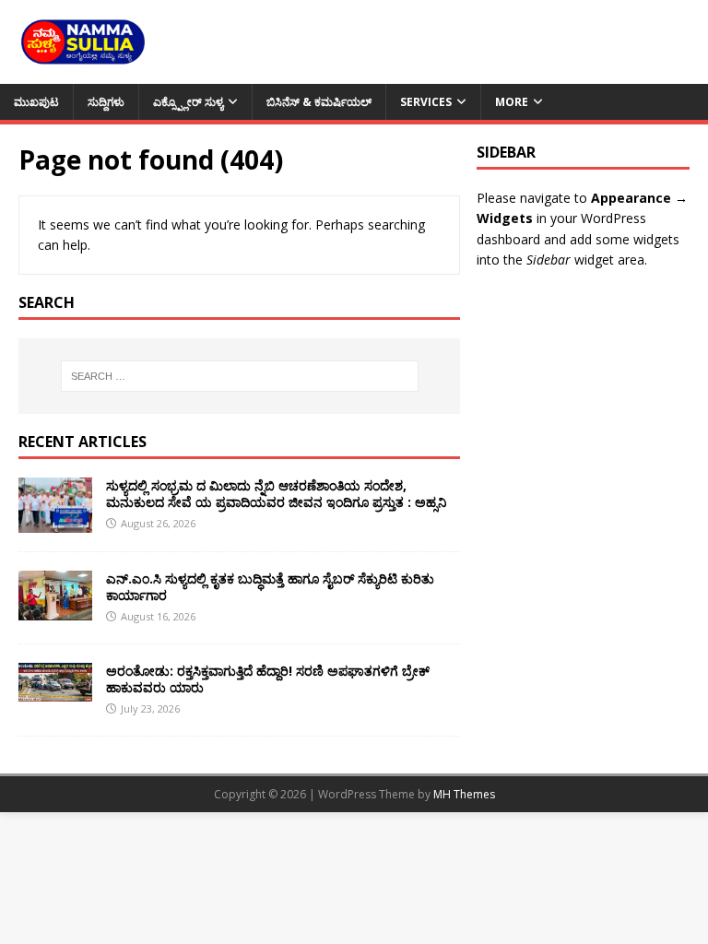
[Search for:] (239, 376)
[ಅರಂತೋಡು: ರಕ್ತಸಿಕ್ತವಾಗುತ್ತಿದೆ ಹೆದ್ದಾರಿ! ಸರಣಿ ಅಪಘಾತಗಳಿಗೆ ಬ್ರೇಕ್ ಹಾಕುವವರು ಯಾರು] (55, 690)
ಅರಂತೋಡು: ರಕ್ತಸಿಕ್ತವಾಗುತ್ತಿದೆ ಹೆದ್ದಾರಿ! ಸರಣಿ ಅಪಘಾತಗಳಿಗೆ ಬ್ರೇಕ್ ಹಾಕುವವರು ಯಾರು (268, 679)
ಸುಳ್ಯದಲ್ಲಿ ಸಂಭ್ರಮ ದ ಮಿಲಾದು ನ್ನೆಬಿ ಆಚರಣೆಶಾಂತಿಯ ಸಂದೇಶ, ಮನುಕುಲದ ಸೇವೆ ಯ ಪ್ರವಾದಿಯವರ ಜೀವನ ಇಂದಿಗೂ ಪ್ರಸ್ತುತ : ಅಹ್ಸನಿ (276, 494)
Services (426, 102)
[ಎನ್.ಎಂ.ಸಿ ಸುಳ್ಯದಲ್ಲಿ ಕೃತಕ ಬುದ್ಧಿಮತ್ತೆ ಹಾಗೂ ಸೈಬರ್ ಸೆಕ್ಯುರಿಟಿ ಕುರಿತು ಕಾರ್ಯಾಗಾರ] (55, 609)
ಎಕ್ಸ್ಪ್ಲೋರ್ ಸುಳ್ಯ (188, 102)
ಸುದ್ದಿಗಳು (106, 102)
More (511, 102)
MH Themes (464, 794)
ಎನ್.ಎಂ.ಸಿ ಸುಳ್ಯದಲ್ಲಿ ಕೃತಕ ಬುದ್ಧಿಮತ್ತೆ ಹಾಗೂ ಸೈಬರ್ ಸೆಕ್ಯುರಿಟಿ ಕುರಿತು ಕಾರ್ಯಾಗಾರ (270, 587)
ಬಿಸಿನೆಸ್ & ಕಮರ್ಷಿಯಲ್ (319, 102)
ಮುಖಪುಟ (36, 102)
